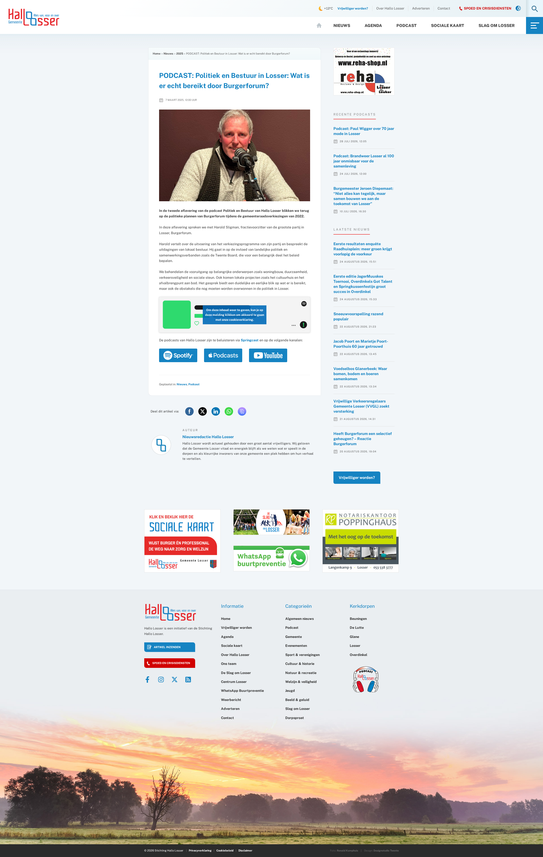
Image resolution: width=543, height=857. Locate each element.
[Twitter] (174, 679)
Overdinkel (358, 655)
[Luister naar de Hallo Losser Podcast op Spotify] (179, 355)
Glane (354, 637)
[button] (534, 9)
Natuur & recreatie (300, 673)
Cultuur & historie (299, 664)
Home (321, 25)
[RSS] (188, 679)
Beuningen (358, 619)
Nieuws (341, 25)
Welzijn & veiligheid (301, 682)
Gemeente (293, 637)
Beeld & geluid (297, 700)
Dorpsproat (294, 718)
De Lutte (357, 628)
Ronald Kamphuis (347, 850)
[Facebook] (147, 679)
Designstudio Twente (386, 850)
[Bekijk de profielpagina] (161, 445)
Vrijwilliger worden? (357, 477)
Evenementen (296, 646)
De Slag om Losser (236, 673)
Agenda (373, 25)
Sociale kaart (447, 25)
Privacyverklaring (200, 850)
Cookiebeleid (225, 850)
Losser (355, 646)
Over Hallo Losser (390, 8)
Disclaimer (245, 850)
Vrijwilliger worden (236, 628)
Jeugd (290, 691)
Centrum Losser (234, 682)
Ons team (228, 664)
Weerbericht (231, 700)
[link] (518, 8)
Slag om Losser (497, 25)
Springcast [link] (250, 340)
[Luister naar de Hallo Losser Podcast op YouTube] (268, 355)
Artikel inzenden (167, 647)
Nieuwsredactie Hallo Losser (208, 437)
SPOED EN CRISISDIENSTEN (487, 8)
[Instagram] (161, 679)
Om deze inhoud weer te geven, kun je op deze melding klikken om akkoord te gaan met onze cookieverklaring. (234, 314)
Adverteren (421, 8)
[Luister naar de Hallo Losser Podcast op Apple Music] (224, 355)
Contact (444, 8)
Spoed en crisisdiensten (171, 663)
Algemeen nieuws (299, 619)
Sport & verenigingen (302, 655)
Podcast (406, 25)
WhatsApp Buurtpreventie (242, 691)
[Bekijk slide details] (364, 71)
